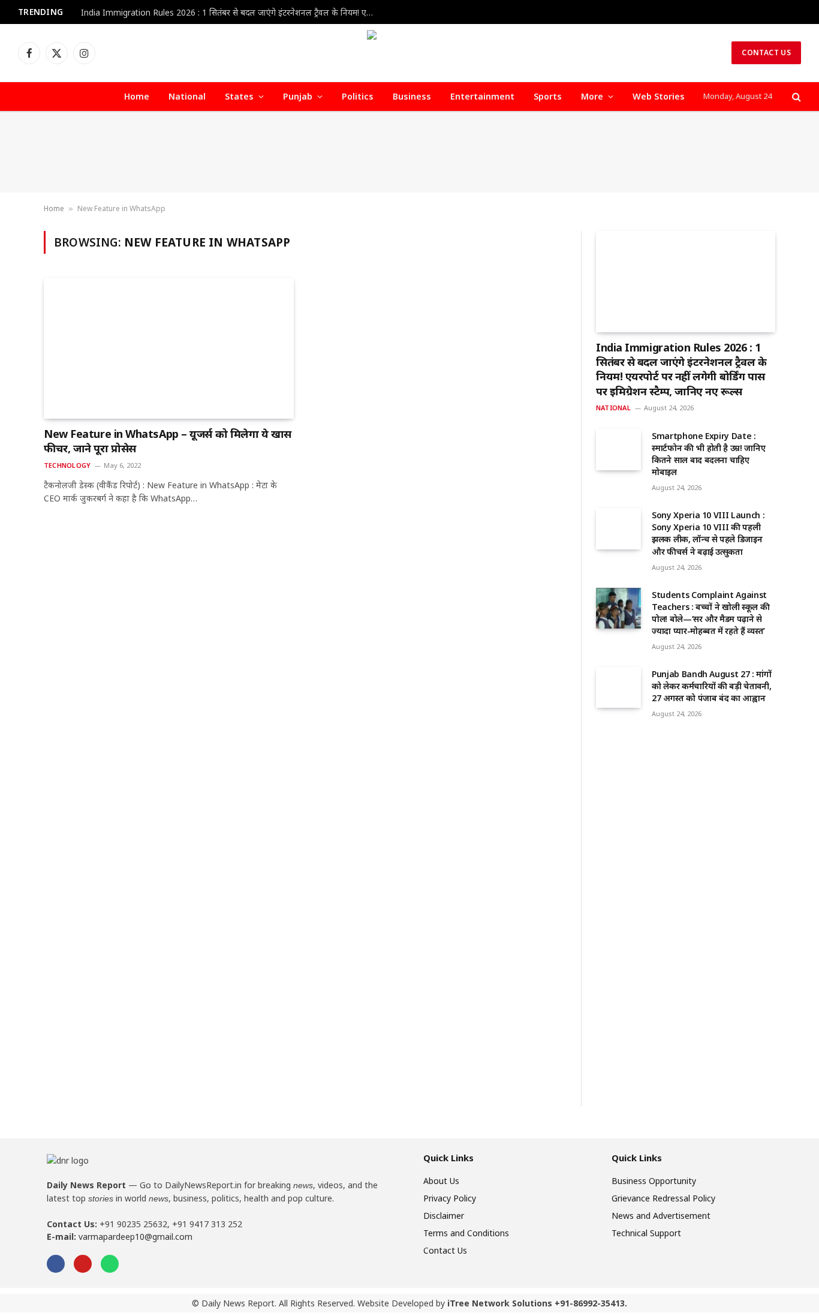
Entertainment (482, 96)
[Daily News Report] (409, 53)
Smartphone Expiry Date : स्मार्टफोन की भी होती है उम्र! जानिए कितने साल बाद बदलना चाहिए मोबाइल (708, 453)
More (592, 96)
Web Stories (659, 96)
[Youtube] (83, 1264)
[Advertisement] (409, 152)
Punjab (297, 96)
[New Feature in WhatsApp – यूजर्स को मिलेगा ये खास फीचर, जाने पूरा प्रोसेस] (169, 348)
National (187, 96)
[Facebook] (56, 1264)
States (239, 96)
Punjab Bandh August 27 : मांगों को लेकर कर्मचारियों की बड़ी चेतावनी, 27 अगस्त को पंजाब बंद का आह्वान (712, 686)
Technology (67, 465)
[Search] (795, 96)
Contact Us (766, 52)
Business (412, 96)
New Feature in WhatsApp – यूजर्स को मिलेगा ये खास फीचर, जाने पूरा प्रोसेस (167, 440)
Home (136, 96)
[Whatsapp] (110, 1264)
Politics (358, 96)
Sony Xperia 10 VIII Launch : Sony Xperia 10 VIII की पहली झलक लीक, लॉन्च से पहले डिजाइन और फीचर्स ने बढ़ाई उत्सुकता (708, 533)
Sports (548, 96)
